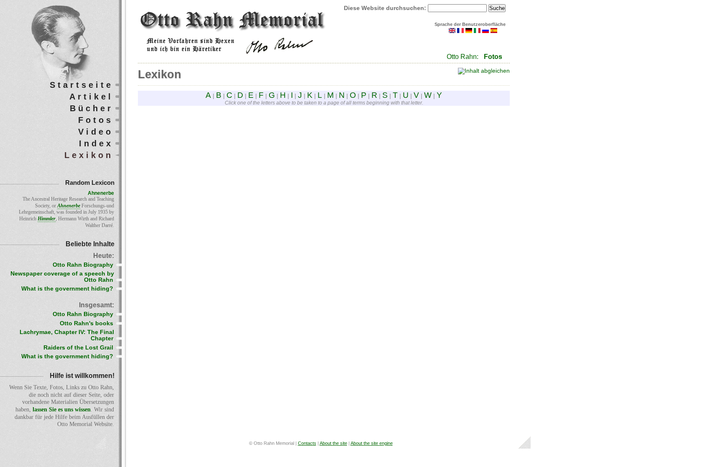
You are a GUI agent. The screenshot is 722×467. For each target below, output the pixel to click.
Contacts (307, 443)
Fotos (493, 56)
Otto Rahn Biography (83, 265)
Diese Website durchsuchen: (386, 8)
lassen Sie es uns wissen (62, 409)
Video (95, 131)
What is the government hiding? (67, 289)
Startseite (81, 84)
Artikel (91, 96)
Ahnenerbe (101, 193)
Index (96, 143)
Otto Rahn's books (86, 323)
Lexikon (88, 155)
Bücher (91, 108)
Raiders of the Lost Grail (78, 348)
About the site (333, 443)
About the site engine (372, 443)
